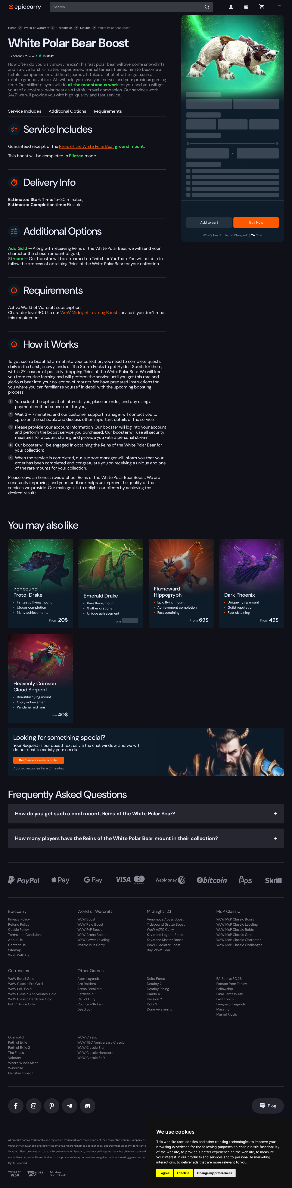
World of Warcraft (36, 28)
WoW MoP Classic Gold (234, 934)
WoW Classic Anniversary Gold (32, 994)
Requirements (108, 111)
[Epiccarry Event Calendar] (246, 7)
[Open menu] (279, 7)
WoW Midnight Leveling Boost (89, 312)
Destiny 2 (154, 984)
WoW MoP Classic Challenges (239, 945)
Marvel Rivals (226, 1014)
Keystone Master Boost (165, 940)
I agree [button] (165, 1173)
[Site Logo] (25, 7)
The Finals (16, 1052)
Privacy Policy (19, 919)
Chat (259, 235)
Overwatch (16, 1037)
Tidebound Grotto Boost (166, 924)
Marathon (223, 1009)
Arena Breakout (89, 989)
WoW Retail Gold (21, 978)
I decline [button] (183, 1173)
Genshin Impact (20, 1073)
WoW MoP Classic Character (238, 940)
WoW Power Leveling (93, 940)
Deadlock (84, 1009)
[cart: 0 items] (262, 7)
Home (12, 28)
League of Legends (231, 1004)
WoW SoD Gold (20, 989)
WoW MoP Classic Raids (235, 929)
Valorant (14, 1058)
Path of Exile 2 (19, 1047)
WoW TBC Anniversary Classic (101, 1042)
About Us (15, 940)
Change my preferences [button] (214, 1173)
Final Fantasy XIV (229, 994)
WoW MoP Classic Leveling (237, 924)
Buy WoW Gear (158, 950)
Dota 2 (152, 1004)
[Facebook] (16, 1106)
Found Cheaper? (236, 235)
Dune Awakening (160, 1009)
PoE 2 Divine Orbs (22, 1004)
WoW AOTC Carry (160, 929)
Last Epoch (225, 999)
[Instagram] (33, 1106)
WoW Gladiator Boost (163, 945)
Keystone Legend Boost (165, 934)
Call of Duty (86, 999)
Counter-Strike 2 (90, 1004)
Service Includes (24, 111)
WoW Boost (86, 919)
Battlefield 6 (87, 994)
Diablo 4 (153, 994)
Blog (272, 1106)
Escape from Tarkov (231, 984)
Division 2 (154, 999)
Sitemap (14, 950)
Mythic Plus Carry (91, 945)
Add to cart (209, 222)
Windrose (15, 1068)
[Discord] (87, 1106)
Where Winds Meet (23, 1063)
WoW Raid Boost (90, 924)
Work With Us (18, 955)
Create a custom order (40, 760)
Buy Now (256, 222)
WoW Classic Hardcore (95, 1052)
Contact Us (17, 945)
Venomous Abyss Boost (165, 919)
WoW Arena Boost (91, 934)
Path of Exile (17, 1042)
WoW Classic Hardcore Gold (30, 999)
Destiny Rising (158, 989)
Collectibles (64, 28)
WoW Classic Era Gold (25, 984)
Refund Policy (18, 924)
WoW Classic (87, 1037)
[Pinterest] (51, 1106)
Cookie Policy (18, 929)
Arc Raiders (86, 984)
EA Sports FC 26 (229, 978)
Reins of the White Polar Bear (86, 146)
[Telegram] (69, 1106)
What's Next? (212, 235)
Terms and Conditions (25, 934)
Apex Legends (88, 978)
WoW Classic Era (90, 1047)
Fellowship (224, 989)
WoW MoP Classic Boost (235, 919)
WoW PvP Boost (89, 929)
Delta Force (156, 978)
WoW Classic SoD (91, 1058)
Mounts (85, 28)
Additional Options (67, 111)
